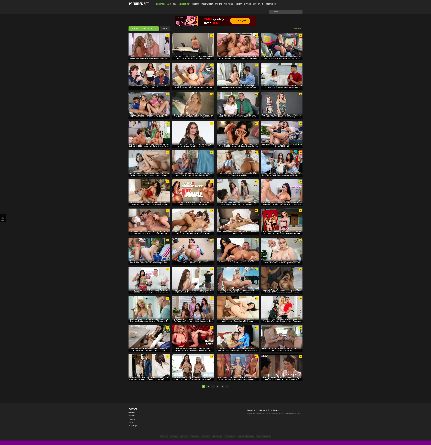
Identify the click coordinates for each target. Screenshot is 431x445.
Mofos (131, 422)
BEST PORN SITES (270, 4)
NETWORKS (247, 4)
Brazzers (132, 419)
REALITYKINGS (228, 4)
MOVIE (175, 4)
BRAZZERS (218, 4)
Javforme (132, 412)
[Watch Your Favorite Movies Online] (139, 4)
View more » (298, 28)
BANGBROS (195, 4)
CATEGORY (256, 4)
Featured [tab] (165, 28)
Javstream (132, 415)
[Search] (300, 12)
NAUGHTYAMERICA (207, 4)
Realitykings (133, 425)
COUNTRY (238, 4)
